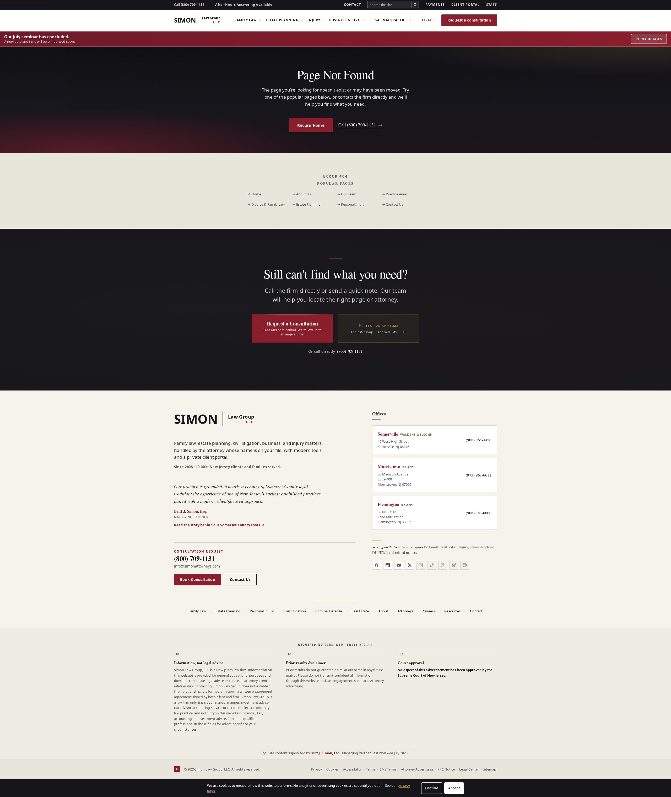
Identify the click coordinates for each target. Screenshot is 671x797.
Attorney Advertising (417, 769)
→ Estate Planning (306, 204)
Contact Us (240, 579)
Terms (370, 769)
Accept (454, 787)
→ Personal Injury (351, 204)
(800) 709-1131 (189, 4)
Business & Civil (345, 20)
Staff (491, 4)
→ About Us (301, 194)
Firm (426, 20)
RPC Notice (446, 769)
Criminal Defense (328, 611)
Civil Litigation (294, 611)
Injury (313, 20)
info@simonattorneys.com (197, 566)
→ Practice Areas (395, 194)
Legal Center (469, 769)
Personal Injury (262, 611)
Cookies (332, 769)
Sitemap (489, 769)
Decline (431, 787)
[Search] (415, 4)
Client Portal (465, 4)
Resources (452, 611)
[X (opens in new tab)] (409, 565)
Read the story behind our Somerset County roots (219, 525)
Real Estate (360, 611)
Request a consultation (469, 20)
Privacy (316, 769)
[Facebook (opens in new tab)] (376, 565)
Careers (429, 611)
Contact (352, 4)
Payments (435, 4)
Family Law (246, 20)
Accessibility (352, 769)
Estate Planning (282, 20)
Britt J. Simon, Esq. (325, 753)
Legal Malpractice (389, 20)
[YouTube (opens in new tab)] (398, 565)
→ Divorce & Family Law (266, 204)
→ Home (254, 194)
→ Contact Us (392, 204)
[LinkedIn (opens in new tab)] (387, 565)
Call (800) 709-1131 (360, 125)
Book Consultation (197, 579)
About (383, 611)
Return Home (310, 125)
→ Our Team (346, 194)
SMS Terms (388, 769)
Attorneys (405, 611)
